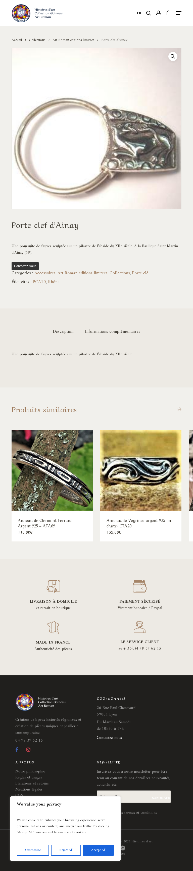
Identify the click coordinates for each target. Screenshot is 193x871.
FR (139, 13)
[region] (65, 828)
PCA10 (39, 282)
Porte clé (140, 273)
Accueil (17, 40)
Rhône (54, 282)
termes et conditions (140, 812)
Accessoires (45, 273)
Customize (33, 850)
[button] (178, 13)
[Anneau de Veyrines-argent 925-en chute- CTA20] (140, 470)
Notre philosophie (30, 771)
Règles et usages (28, 777)
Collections (37, 40)
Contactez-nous (25, 266)
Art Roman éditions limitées (73, 40)
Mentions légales (28, 789)
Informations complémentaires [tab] (112, 332)
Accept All (98, 850)
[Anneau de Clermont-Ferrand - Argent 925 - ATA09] (52, 470)
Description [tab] (63, 332)
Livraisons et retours (32, 783)
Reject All (66, 850)
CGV (19, 795)
